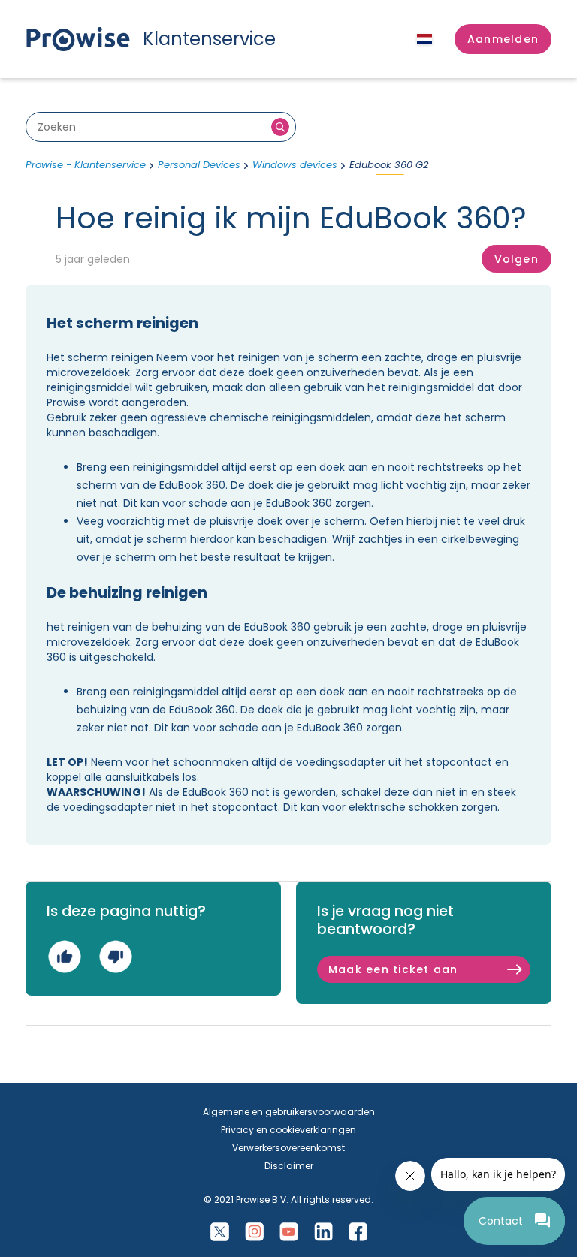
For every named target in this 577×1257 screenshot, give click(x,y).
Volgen (516, 259)
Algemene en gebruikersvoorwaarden (289, 1111)
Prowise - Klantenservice (86, 165)
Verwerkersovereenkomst (288, 1147)
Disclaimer (288, 1165)
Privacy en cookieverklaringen (288, 1129)
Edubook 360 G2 (388, 165)
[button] (503, 39)
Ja (64, 956)
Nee (115, 956)
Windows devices (294, 165)
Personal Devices (199, 165)
